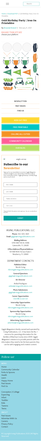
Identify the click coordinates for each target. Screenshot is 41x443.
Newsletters (20, 101)
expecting (5, 395)
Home (4, 14)
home (4, 367)
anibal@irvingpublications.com (20, 286)
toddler (4, 400)
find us (4, 386)
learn (3, 378)
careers (4, 421)
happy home (7, 381)
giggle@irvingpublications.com (23, 237)
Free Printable (20, 127)
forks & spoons (8, 372)
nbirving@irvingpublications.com (20, 270)
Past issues (20, 106)
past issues (6, 383)
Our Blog (20, 148)
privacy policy (7, 424)
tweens (4, 406)
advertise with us (9, 418)
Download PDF (12, 14)
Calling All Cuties (20, 134)
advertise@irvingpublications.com (20, 323)
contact (4, 427)
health (4, 375)
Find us (20, 111)
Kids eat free (20, 120)
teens (3, 409)
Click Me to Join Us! (20, 299)
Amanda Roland (10, 28)
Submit (20, 218)
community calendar (10, 370)
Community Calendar (20, 141)
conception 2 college (10, 392)
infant (3, 397)
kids (3, 403)
